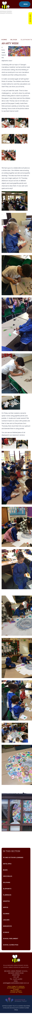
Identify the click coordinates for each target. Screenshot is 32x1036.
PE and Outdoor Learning (13, 857)
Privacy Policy (16, 991)
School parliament (10, 938)
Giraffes (6, 901)
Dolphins (6, 882)
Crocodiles (7, 876)
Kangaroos (7, 926)
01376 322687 (17, 979)
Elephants (7, 888)
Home (4, 39)
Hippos (5, 907)
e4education (25, 967)
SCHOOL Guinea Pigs (10, 945)
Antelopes (7, 863)
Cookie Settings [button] (16, 992)
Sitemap (16, 989)
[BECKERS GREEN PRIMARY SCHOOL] (6, 4)
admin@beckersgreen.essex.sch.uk (16, 983)
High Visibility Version (16, 986)
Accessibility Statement (16, 988)
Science (6, 932)
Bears (5, 870)
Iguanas (6, 913)
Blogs (14, 39)
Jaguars (6, 920)
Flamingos (7, 895)
